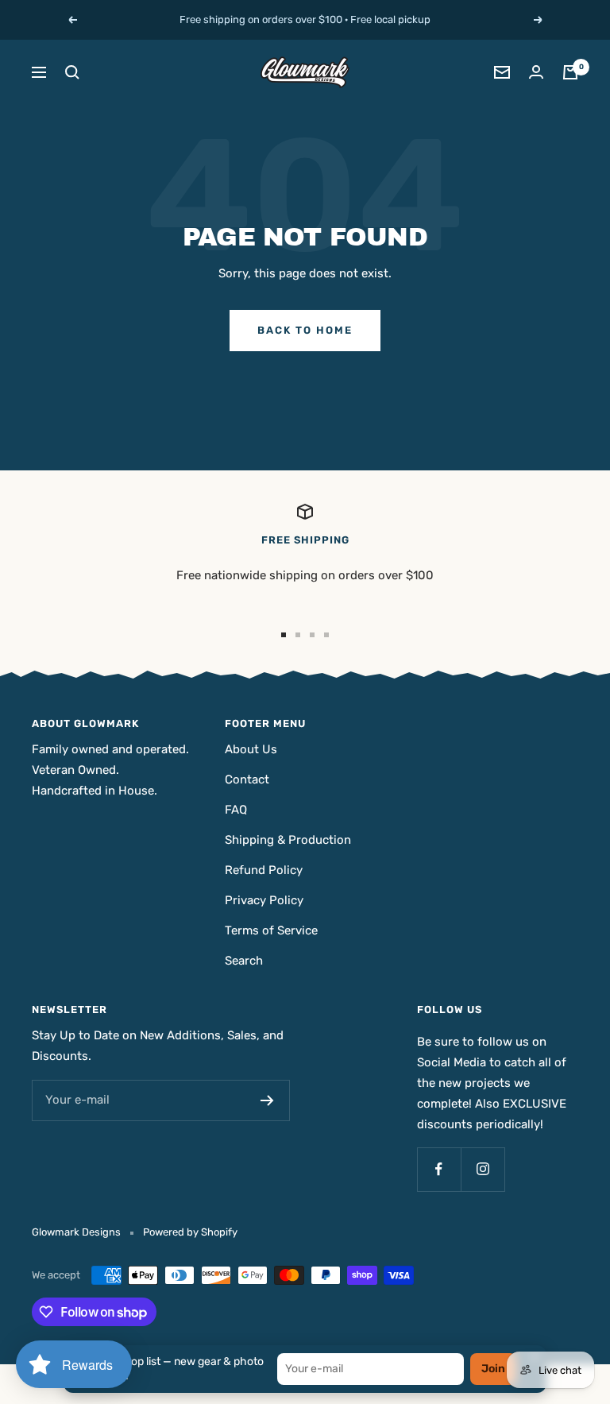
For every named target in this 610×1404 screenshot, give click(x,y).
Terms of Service (271, 930)
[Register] (267, 1100)
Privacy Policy (264, 900)
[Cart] (570, 72)
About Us (251, 749)
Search (244, 960)
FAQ (236, 810)
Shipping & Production (288, 840)
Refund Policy (264, 870)
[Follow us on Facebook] (439, 1169)
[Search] (72, 72)
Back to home (305, 330)
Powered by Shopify (190, 1232)
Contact (247, 779)
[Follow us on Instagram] (482, 1169)
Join (493, 1368)
